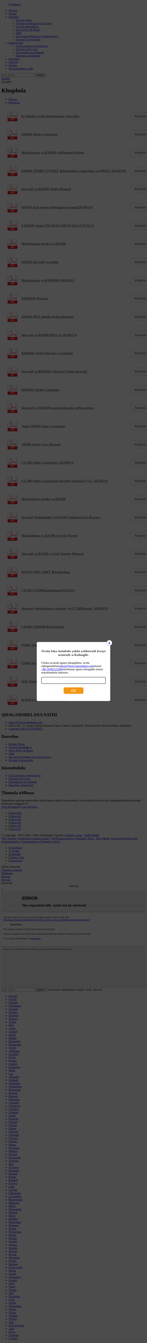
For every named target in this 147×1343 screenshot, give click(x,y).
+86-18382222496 (51, 669)
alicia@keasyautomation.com (76, 666)
